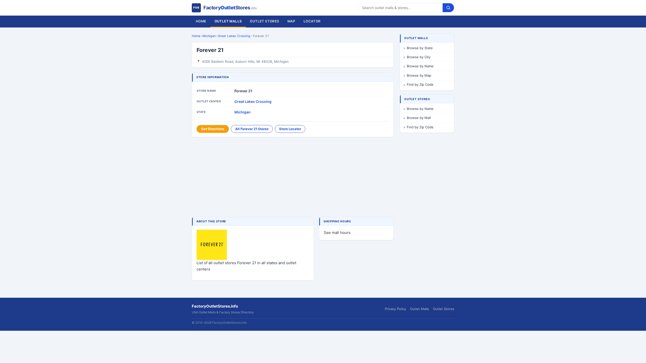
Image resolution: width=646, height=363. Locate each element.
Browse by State (420, 48)
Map (291, 21)
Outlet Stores (264, 21)
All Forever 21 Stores (251, 129)
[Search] (448, 7)
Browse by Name (420, 66)
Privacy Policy (395, 309)
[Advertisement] (293, 177)
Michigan (209, 36)
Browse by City (418, 57)
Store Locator (290, 129)
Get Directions (212, 129)
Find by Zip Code (420, 84)
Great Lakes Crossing (234, 36)
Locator (312, 21)
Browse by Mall (419, 118)
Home (201, 21)
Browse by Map (419, 75)
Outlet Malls (228, 21)
